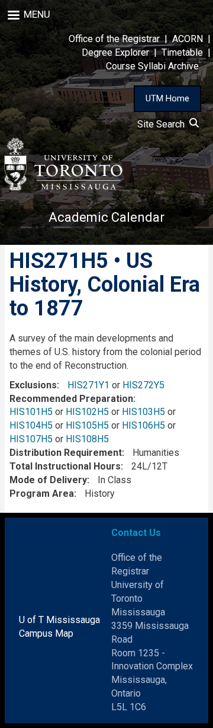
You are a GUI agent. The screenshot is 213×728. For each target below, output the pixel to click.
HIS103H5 (143, 411)
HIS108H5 (87, 439)
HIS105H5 (87, 425)
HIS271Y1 (88, 385)
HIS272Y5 (143, 385)
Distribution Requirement (65, 452)
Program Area (41, 493)
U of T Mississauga (59, 619)
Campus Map (46, 633)
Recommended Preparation (71, 398)
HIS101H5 (31, 411)
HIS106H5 (143, 425)
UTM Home (167, 98)
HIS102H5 (87, 411)
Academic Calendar (106, 217)
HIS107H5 (31, 439)
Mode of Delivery (48, 480)
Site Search (163, 124)
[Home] (63, 164)
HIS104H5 (31, 425)
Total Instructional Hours (65, 466)
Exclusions (33, 385)
